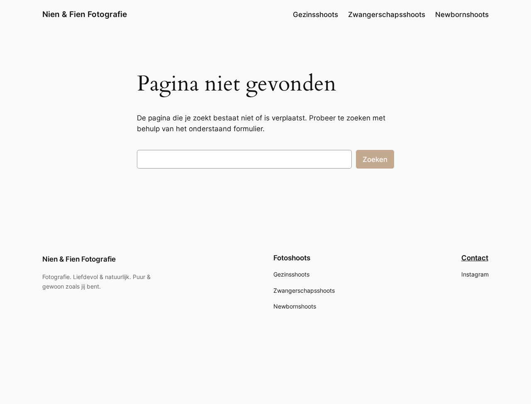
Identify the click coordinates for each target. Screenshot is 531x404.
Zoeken (375, 159)
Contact (474, 258)
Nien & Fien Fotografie (84, 14)
